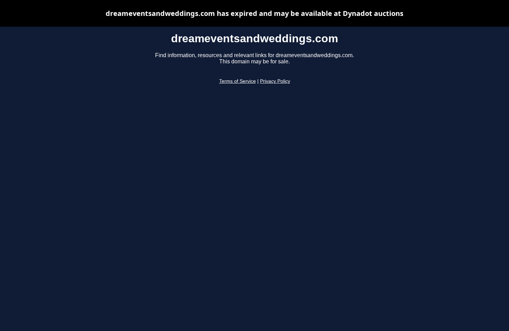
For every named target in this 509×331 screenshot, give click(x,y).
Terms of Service (237, 81)
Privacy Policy (275, 81)
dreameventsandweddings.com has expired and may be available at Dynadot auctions (254, 13)
